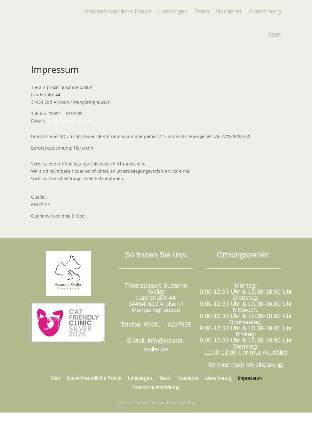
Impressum (250, 378)
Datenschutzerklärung (156, 387)
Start (274, 34)
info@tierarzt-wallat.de (69, 121)
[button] (13, 429)
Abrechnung (218, 378)
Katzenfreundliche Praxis (94, 378)
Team (165, 378)
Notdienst (187, 378)
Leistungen (140, 378)
